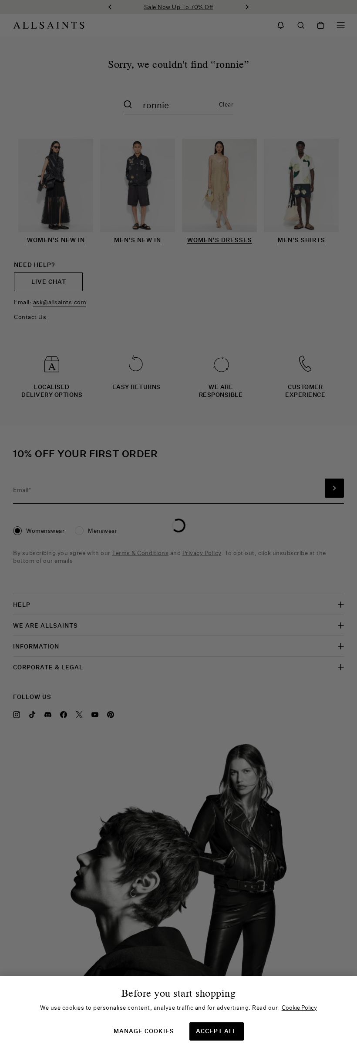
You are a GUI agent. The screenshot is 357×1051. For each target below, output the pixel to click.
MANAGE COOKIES (144, 1031)
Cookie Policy (299, 1007)
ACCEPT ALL (216, 1031)
